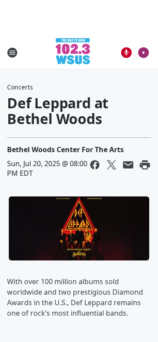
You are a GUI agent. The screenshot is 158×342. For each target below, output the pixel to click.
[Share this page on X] (111, 165)
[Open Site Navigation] (12, 52)
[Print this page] (145, 165)
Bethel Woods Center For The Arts (65, 149)
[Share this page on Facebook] (95, 165)
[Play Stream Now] (143, 52)
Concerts (20, 87)
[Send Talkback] (126, 52)
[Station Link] (73, 52)
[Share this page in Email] (128, 165)
